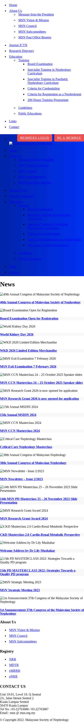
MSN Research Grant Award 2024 (24, 518)
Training (23, 60)
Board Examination (40, 64)
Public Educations (30, 113)
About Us (15, 10)
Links (13, 121)
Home (13, 5)
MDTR (14, 665)
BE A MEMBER (69, 137)
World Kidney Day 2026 (16, 334)
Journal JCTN (18, 45)
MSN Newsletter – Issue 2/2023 (21, 479)
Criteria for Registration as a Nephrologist (54, 94)
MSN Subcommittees (32, 31)
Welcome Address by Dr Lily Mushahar (27, 550)
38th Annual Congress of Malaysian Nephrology (33, 463)
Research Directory (21, 51)
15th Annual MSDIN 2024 (18, 415)
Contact (14, 127)
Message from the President (36, 14)
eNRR (13, 676)
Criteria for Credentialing (44, 88)
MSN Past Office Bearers (34, 37)
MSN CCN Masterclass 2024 (20, 430)
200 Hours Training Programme (48, 100)
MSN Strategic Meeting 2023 (20, 590)
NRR (12, 659)
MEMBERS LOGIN (34, 137)
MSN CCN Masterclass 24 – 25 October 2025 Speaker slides (41, 382)
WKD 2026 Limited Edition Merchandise (28, 350)
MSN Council (27, 26)
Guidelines (25, 107)
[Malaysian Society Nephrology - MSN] (30, 143)
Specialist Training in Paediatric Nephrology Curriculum (48, 80)
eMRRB (14, 670)
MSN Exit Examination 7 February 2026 (28, 366)
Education (15, 56)
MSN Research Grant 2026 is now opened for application (39, 398)
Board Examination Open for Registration (29, 318)
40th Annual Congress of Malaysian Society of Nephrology (40, 302)
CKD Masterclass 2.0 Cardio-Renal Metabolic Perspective (40, 534)
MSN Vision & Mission (33, 20)
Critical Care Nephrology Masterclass (26, 447)
